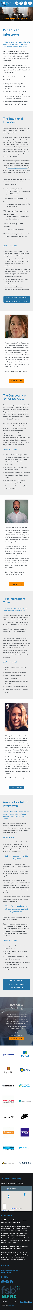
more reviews (16, 1038)
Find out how (16, 787)
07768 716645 (6, 1272)
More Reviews (16, 381)
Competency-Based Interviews (17, 168)
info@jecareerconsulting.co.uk (10, 1270)
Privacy (26, 1302)
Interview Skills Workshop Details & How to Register (16, 299)
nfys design (11, 1305)
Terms (21, 1302)
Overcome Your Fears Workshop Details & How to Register (16, 984)
